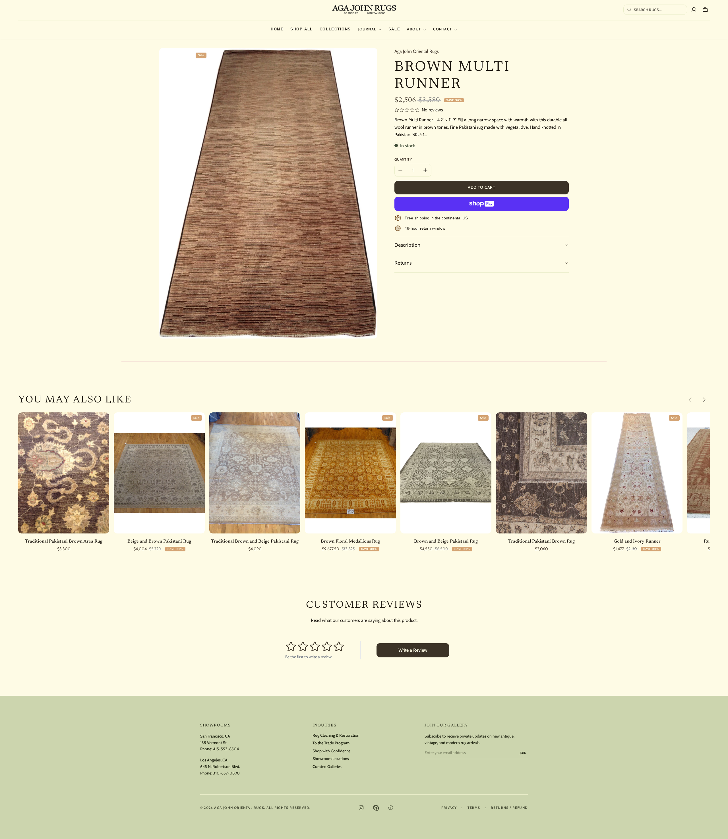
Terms (474, 807)
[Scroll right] (704, 400)
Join (523, 753)
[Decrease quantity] (400, 170)
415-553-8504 (226, 748)
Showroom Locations (331, 758)
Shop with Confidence (331, 751)
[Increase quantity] (425, 170)
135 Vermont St (213, 742)
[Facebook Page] (391, 808)
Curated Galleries (327, 766)
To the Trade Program (331, 743)
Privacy (449, 807)
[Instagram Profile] (361, 808)
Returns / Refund (509, 807)
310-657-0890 (226, 773)
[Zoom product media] (367, 58)
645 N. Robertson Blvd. (220, 766)
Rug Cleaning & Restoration (336, 735)
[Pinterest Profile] (376, 808)
